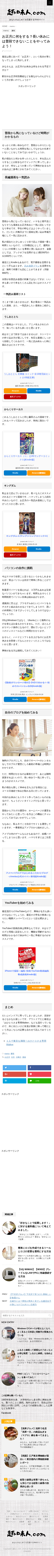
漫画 (24, 1057)
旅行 (7, 1519)
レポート (9, 1516)
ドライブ (26, 1514)
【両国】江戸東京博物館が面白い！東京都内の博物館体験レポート (34, 1459)
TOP (8, 1511)
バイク (35, 1514)
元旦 (13, 1057)
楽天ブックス (15, 397)
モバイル (45, 1514)
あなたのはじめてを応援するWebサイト (27, 1542)
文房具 (45, 1516)
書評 (29, 1522)
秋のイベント (11, 1522)
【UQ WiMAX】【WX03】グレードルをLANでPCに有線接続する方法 (35, 1273)
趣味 (12, 1054)
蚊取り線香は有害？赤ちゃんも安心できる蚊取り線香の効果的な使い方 (34, 1483)
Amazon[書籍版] (38, 473)
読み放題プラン (32, 266)
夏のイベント (34, 1516)
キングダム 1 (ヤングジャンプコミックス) (27, 536)
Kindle (38, 391)
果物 (39, 1519)
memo (7, 1054)
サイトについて (19, 1511)
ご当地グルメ (15, 1514)
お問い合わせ (34, 1511)
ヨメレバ (31, 383)
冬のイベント (21, 1516)
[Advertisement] (27, 110)
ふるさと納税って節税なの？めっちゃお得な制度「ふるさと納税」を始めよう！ (35, 1353)
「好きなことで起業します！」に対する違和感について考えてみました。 (34, 1226)
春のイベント (18, 1519)
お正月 (7, 1057)
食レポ (36, 1522)
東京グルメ (30, 1519)
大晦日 (18, 1057)
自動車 (21, 1522)
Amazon (15, 391)
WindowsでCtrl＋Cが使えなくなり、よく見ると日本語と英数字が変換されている (35, 1331)
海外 (46, 1519)
